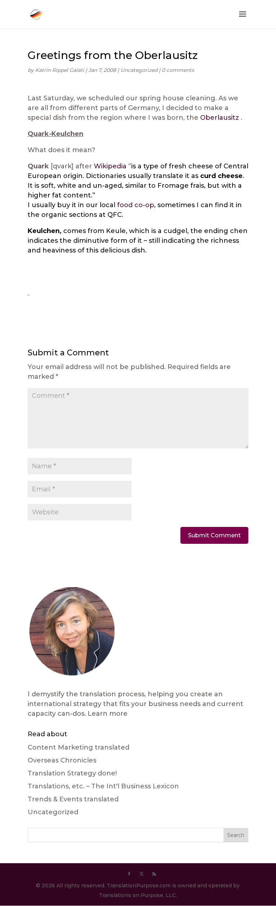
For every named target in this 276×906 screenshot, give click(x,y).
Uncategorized (138, 70)
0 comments (178, 70)
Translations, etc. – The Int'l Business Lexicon (103, 786)
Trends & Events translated (73, 799)
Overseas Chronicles (62, 760)
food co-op (135, 205)
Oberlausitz (219, 118)
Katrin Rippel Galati (59, 70)
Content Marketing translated (78, 747)
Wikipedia (110, 166)
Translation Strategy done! (72, 773)
